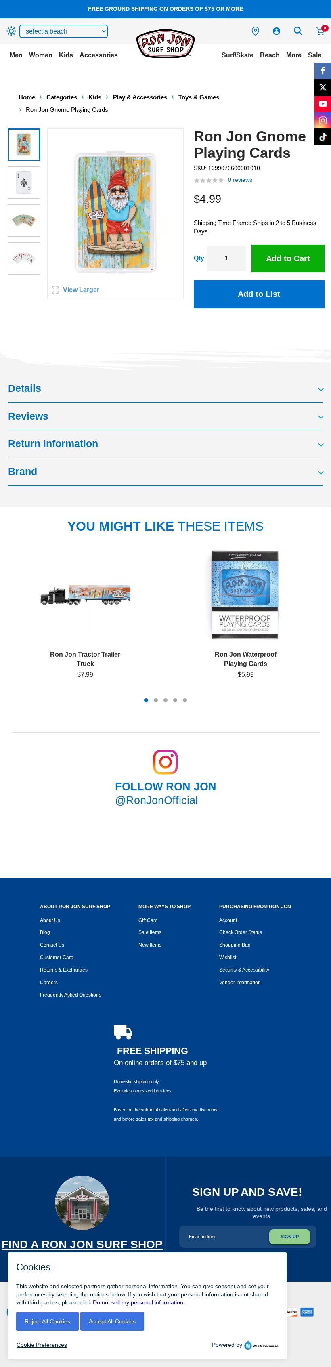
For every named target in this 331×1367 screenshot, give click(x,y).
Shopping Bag (235, 945)
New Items (149, 945)
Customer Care (56, 957)
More (294, 55)
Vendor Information (240, 982)
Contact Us (52, 945)
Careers (49, 982)
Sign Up (290, 1236)
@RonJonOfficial (156, 800)
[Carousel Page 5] (185, 700)
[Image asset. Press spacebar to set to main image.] (24, 144)
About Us (50, 920)
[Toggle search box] (298, 31)
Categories (61, 97)
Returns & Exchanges (64, 970)
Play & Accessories (140, 97)
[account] (276, 31)
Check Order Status (240, 932)
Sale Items (149, 932)
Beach (270, 55)
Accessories (99, 55)
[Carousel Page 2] (156, 700)
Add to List (259, 294)
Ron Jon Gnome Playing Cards (67, 109)
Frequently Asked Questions (70, 995)
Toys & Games (198, 97)
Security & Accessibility (244, 970)
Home (27, 97)
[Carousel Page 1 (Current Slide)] (146, 700)
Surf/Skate (237, 55)
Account (228, 920)
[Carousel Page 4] (175, 700)
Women (40, 55)
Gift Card (148, 920)
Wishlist (227, 957)
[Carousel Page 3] (165, 700)
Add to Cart (288, 258)
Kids (66, 55)
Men (16, 55)
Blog (45, 932)
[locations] (255, 31)
